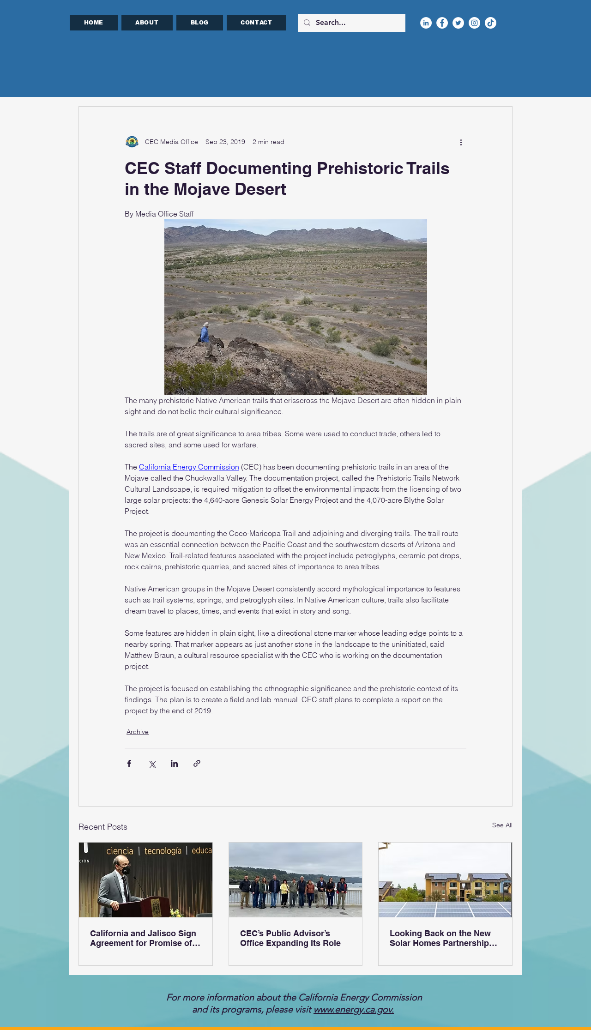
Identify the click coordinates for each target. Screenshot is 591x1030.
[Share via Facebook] (129, 763)
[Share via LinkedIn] (174, 763)
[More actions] (460, 141)
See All (502, 825)
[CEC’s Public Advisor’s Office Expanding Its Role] (295, 880)
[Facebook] (442, 23)
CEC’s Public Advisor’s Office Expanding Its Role (290, 938)
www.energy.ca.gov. (354, 1009)
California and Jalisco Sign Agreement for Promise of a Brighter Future (144, 938)
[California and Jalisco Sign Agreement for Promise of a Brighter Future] (145, 880)
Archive (138, 732)
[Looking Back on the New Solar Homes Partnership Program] (445, 880)
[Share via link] (197, 763)
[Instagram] (474, 23)
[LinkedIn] (426, 23)
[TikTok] (490, 23)
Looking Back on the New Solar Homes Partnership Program (440, 938)
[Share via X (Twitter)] (151, 763)
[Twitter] (458, 23)
